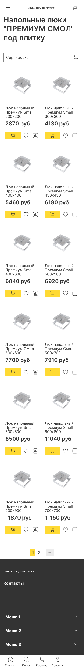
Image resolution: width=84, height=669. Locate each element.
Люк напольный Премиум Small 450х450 (59, 191)
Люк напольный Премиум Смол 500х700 (59, 348)
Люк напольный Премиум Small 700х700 (59, 506)
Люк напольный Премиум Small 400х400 (19, 191)
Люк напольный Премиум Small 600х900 (19, 506)
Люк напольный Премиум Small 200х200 (19, 112)
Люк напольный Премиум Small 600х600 (19, 427)
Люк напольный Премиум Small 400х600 (19, 269)
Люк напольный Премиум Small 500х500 (59, 269)
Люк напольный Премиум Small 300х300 (59, 112)
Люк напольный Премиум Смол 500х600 (19, 348)
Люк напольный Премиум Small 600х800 (59, 427)
